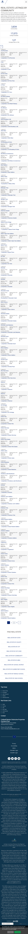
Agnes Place (4, 245)
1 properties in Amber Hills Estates (9, 446)
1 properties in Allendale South (8, 343)
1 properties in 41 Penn (6, 92)
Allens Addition (4, 348)
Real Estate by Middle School (14, 674)
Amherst (3, 485)
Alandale (3, 279)
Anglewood (3, 542)
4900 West (3, 130)
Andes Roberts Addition (6, 519)
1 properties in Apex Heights (7, 606)
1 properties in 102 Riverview (8, 58)
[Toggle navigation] (26, 2)
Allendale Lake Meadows (7, 325)
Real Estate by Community (14, 655)
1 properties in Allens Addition (8, 355)
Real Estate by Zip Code (14, 651)
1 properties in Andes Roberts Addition (10, 526)
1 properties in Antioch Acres (8, 561)
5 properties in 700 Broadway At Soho (10, 149)
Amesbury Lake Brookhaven (7, 473)
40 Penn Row (4, 73)
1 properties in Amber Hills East (8, 435)
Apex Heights (4, 599)
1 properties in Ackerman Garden (9, 218)
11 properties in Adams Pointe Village (10, 229)
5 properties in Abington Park (8, 206)
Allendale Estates (5, 313)
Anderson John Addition (6, 496)
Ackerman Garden (5, 210)
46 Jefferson (4, 108)
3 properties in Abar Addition (8, 172)
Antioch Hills (4, 576)
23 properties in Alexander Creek (9, 298)
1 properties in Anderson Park (8, 515)
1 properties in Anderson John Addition (10, 503)
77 (16, 622)
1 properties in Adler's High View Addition (11, 241)
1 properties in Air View (6, 263)
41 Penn (3, 85)
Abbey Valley (4, 176)
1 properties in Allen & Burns (8, 309)
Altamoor (3, 393)
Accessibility (14, 746)
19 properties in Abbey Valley (8, 183)
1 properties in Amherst (6, 492)
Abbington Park (4, 188)
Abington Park (4, 199)
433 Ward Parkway (5, 96)
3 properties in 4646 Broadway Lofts (9, 126)
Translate (24, 923)
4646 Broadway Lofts (6, 119)
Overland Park (6, 697)
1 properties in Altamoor (6, 401)
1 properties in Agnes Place (7, 252)
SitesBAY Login (14, 752)
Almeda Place (4, 359)
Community (5, 711)
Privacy (14, 743)
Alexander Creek (5, 290)
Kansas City (5, 690)
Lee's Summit (6, 694)
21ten (2, 62)
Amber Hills (3, 416)
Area (4, 712)
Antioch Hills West (5, 588)
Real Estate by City (14, 646)
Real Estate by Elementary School (14, 669)
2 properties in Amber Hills (7, 423)
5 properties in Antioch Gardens (8, 572)
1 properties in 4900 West (7, 138)
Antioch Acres (4, 553)
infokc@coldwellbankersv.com (12, 728)
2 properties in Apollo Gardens (8, 618)
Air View (3, 256)
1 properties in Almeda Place (8, 366)
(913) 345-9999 (8, 727)
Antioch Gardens (5, 565)
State (4, 704)
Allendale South (5, 336)
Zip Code (5, 709)
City (3, 707)
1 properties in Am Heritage (7, 412)
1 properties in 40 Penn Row (8, 81)
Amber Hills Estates (5, 439)
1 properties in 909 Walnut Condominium (10, 161)
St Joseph (5, 692)
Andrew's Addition (5, 531)
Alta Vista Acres (4, 370)
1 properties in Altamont (6, 389)
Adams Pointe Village (6, 222)
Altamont (3, 382)
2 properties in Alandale (6, 286)
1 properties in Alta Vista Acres (8, 378)
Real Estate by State (14, 637)
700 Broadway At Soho (6, 142)
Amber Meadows (5, 462)
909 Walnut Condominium (7, 153)
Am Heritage (4, 405)
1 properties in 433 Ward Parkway (9, 103)
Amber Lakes (4, 450)
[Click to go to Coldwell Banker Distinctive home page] (2, 2)
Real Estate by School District (14, 664)
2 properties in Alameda (6, 275)
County (4, 706)
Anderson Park (4, 508)
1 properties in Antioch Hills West (9, 595)
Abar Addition (4, 165)
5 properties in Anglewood (7, 549)
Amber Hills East (5, 428)
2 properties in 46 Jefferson (7, 115)
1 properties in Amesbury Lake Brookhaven (11, 481)
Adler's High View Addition (7, 233)
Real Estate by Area (14, 660)
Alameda (3, 268)
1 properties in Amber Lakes (7, 458)
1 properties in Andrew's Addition (9, 538)
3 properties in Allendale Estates (8, 321)
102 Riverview (4, 50)
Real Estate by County (14, 642)
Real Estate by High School (14, 678)
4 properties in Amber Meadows (8, 469)
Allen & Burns (4, 302)
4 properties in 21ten (6, 69)
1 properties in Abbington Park (8, 195)
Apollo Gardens (4, 611)
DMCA (14, 748)
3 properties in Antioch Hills (7, 583)
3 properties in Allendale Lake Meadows (10, 332)
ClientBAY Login (14, 750)
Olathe (4, 695)
